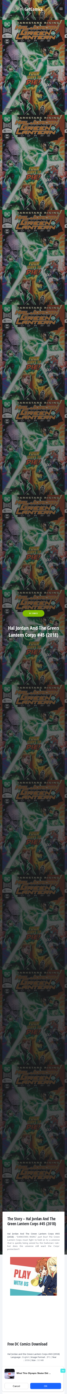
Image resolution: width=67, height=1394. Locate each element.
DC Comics (33, 613)
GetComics (34, 9)
